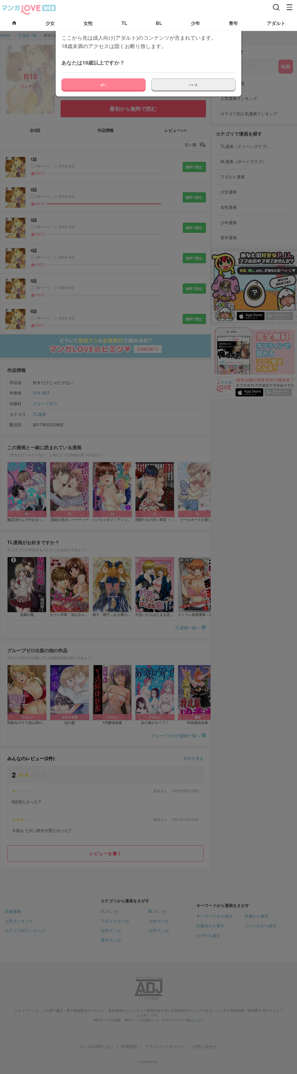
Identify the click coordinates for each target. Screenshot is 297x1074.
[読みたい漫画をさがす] (276, 7)
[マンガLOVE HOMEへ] (14, 23)
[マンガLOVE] (29, 9)
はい (103, 85)
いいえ (193, 85)
